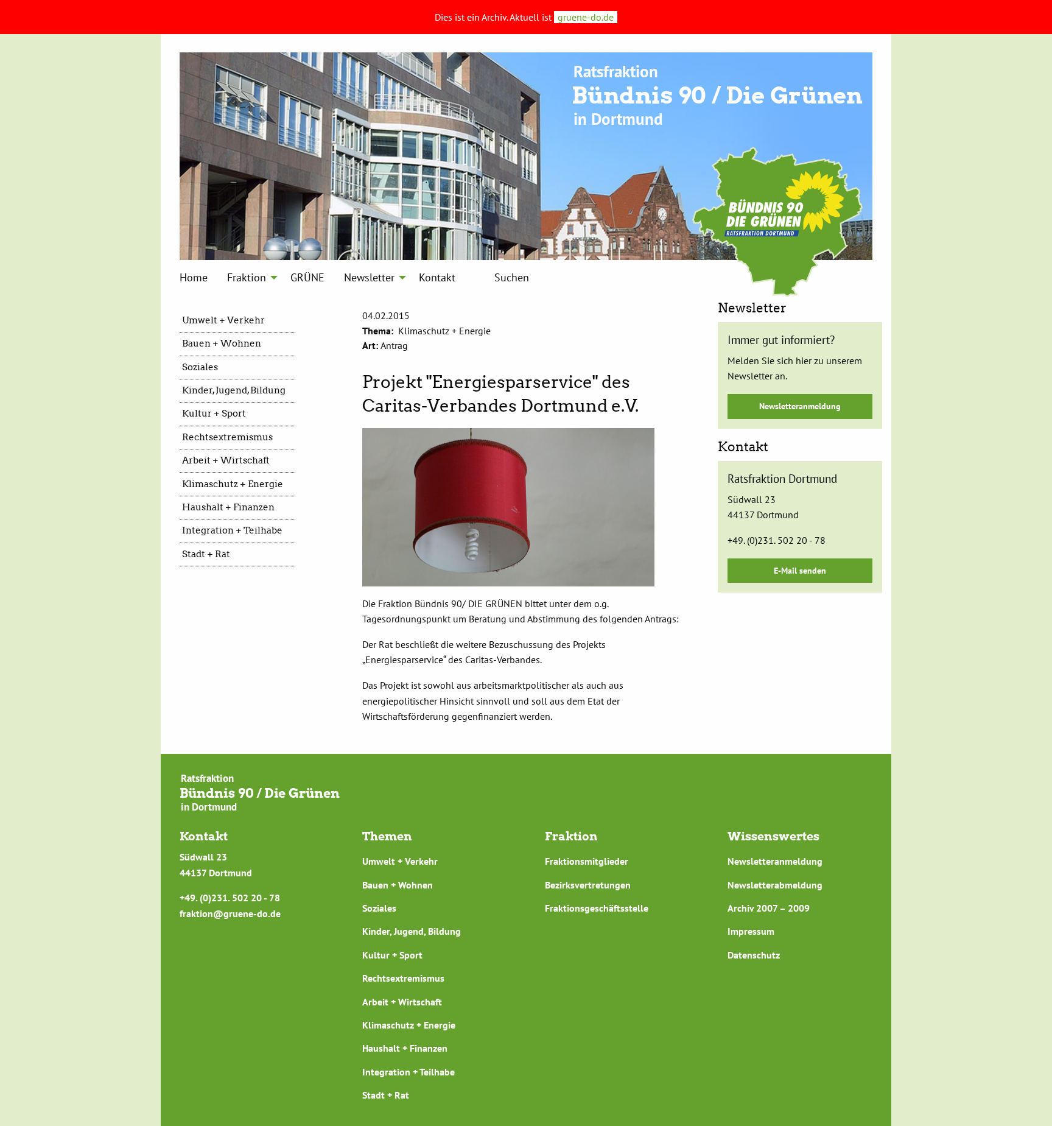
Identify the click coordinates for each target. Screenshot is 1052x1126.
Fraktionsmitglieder (586, 861)
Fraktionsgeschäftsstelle (596, 908)
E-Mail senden (800, 570)
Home (194, 277)
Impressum (751, 931)
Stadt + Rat (206, 554)
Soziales (200, 367)
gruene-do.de (586, 17)
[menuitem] (193, 277)
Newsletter (369, 277)
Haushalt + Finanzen (228, 507)
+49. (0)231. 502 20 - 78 (777, 540)
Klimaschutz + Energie (232, 484)
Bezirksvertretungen (588, 885)
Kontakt (437, 277)
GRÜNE (307, 277)
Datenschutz (754, 955)
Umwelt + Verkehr (223, 320)
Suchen (511, 277)
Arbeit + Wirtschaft (226, 460)
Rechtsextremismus (227, 437)
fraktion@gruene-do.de (230, 913)
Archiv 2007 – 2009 (769, 908)
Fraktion (246, 277)
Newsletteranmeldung (800, 406)
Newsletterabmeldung (775, 885)
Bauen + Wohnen (221, 343)
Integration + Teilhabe (232, 530)
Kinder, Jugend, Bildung (234, 390)
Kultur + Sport (214, 413)
